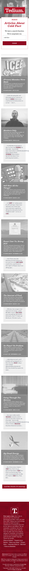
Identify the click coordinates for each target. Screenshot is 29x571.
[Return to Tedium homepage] (14, 10)
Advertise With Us (13, 544)
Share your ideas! (14, 542)
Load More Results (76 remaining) (14, 486)
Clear (14, 43)
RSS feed (23, 544)
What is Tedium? (8, 540)
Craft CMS (23, 564)
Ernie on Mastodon (10, 546)
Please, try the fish (16, 569)
